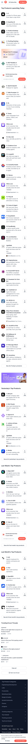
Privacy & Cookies (6, 732)
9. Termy (8, 113)
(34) (4, 651)
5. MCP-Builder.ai (11, 62)
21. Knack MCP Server (12, 270)
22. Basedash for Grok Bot (13, 280)
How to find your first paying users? (12, 640)
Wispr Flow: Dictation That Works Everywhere (13, 311)
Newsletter (4, 729)
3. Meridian (9, 492)
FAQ (18, 729)
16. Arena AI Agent (11, 205)
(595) (4, 633)
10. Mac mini (10, 137)
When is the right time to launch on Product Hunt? (11, 630)
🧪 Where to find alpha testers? (10, 649)
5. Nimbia (9, 450)
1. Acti (8, 557)
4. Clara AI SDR (10, 500)
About (14, 729)
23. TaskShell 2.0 (11, 290)
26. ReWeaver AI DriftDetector (11, 335)
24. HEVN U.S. (10, 300)
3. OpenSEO (9, 576)
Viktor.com (9, 124)
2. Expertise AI (10, 22)
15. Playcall (9, 196)
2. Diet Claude (10, 404)
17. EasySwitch (10, 216)
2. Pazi (8, 567)
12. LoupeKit (10, 154)
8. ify (7, 103)
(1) (3, 661)
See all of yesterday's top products (14, 459)
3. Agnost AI (10, 414)
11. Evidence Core (11, 145)
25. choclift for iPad (12, 325)
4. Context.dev (10, 585)
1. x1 (7, 13)
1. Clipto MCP (10, 471)
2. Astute (9, 481)
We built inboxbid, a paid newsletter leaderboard (11, 658)
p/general (3, 627)
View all (14, 668)
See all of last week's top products (14, 545)
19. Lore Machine (11, 237)
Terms (21, 729)
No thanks (7, 740)
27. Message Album (12, 344)
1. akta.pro (9, 393)
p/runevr (5, 646)
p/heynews (6, 655)
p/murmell (5, 638)
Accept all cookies (20, 740)
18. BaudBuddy (10, 226)
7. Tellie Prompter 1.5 (12, 92)
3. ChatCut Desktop (12, 30)
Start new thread (15, 672)
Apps (10, 729)
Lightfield (9, 245)
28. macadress (10, 355)
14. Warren (9, 175)
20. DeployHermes (11, 260)
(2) (3, 642)
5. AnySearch (10, 606)
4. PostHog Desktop (12, 41)
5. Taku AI (9, 522)
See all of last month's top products (14, 617)
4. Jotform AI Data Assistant (11, 424)
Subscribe (13, 2)
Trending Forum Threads (9, 623)
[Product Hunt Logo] (5, 2)
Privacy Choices (16, 732)
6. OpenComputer (11, 86)
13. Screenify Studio (12, 164)
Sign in (24, 2)
